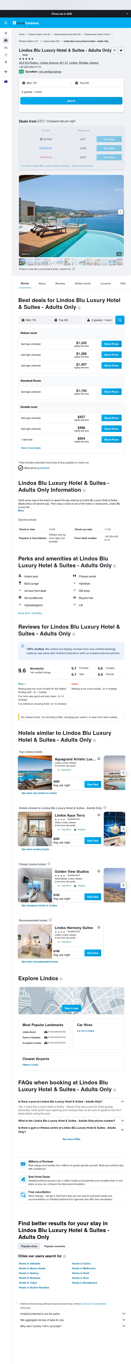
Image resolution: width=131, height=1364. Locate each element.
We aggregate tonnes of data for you (42, 1320)
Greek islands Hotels (64, 34)
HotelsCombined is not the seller (40, 1314)
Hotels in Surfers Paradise (34, 1287)
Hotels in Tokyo (28, 1282)
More (21, 510)
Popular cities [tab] (29, 1246)
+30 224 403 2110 (30, 67)
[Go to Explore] (5, 62)
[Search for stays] (5, 40)
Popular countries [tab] (54, 1246)
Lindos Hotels (49, 41)
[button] (127, 13)
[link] (39, 793)
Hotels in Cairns (81, 1263)
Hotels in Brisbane (29, 1278)
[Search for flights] (5, 33)
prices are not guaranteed (94, 1303)
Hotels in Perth (80, 1273)
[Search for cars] (5, 47)
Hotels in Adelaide (29, 1263)
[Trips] (5, 71)
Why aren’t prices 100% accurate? (41, 1326)
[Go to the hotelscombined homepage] (25, 22)
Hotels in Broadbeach (84, 1282)
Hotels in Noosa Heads (32, 1268)
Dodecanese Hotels (94, 34)
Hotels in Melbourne (84, 1268)
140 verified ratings (49, 72)
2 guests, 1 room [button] (32, 92)
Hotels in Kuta (80, 1278)
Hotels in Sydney (29, 1273)
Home (22, 34)
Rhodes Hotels (26, 41)
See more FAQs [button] (71, 1139)
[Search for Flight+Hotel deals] (5, 54)
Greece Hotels (35, 34)
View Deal (92, 784)
